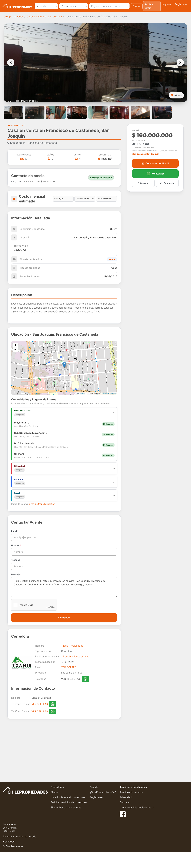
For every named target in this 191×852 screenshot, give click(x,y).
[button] (10, 62)
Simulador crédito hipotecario (19, 836)
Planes (54, 792)
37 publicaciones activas (75, 656)
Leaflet (82, 393)
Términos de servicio (131, 792)
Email (15, 531)
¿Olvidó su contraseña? (103, 792)
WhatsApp (157, 173)
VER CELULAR (39, 704)
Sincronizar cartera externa (66, 807)
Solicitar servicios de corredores (69, 802)
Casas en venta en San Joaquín (44, 16)
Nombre (16, 545)
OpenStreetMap (109, 393)
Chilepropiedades (13, 16)
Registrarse (181, 4)
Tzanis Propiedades (72, 645)
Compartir (169, 183)
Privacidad (126, 797)
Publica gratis (149, 6)
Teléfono (15, 560)
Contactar (64, 617)
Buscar (137, 6)
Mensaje (16, 574)
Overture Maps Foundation (42, 504)
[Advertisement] (64, 748)
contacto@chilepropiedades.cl (137, 807)
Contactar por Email (157, 163)
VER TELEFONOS (71, 678)
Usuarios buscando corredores (68, 797)
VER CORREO (68, 667)
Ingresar (167, 4)
